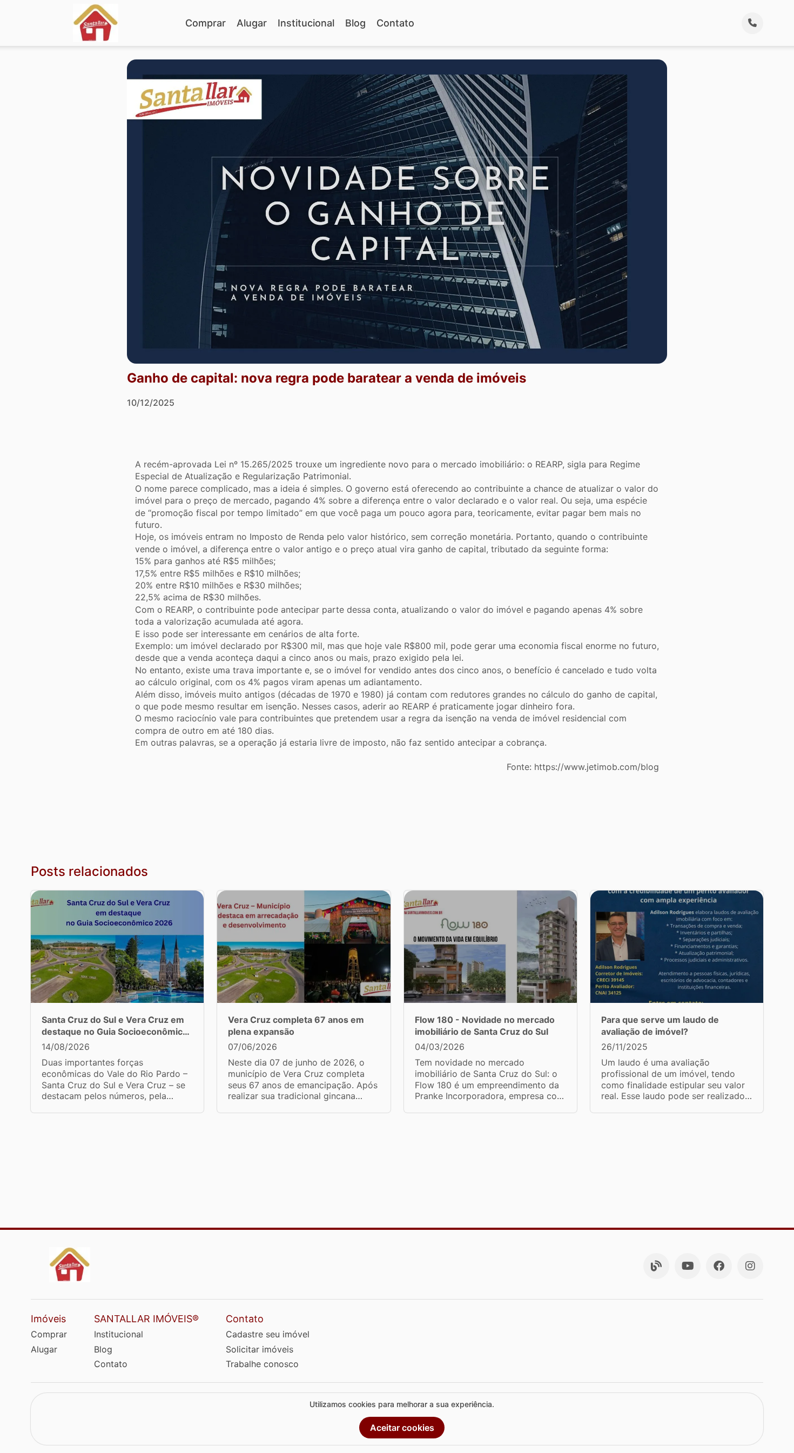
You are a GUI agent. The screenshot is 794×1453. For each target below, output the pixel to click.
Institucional (306, 23)
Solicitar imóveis (259, 1349)
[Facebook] (719, 1266)
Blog (355, 23)
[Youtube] (688, 1266)
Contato (395, 23)
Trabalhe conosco (262, 1363)
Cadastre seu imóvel (267, 1334)
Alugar (252, 23)
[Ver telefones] (752, 23)
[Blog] (656, 1266)
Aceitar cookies (402, 1427)
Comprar (205, 23)
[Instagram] (750, 1266)
